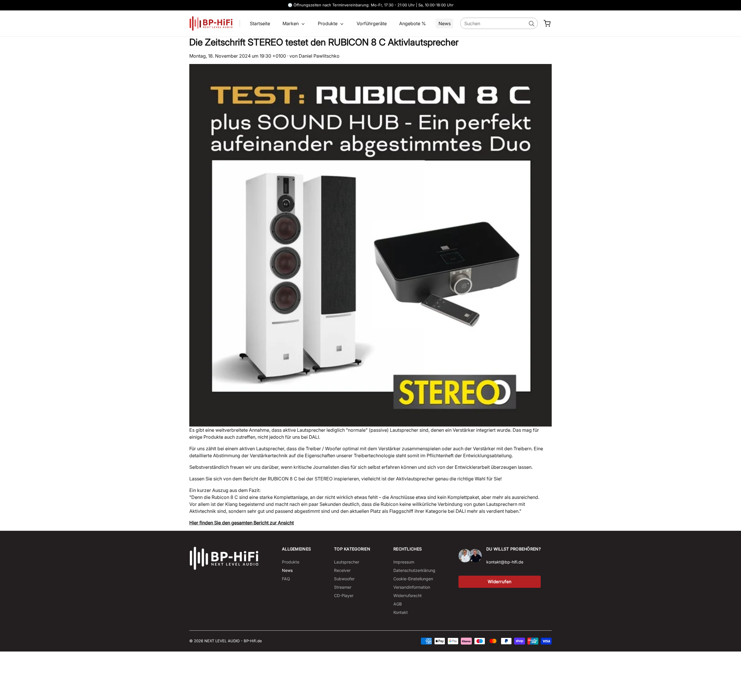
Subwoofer (344, 578)
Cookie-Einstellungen (413, 578)
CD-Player (343, 595)
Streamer (342, 587)
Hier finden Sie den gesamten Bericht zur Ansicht (241, 523)
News (445, 23)
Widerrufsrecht (407, 595)
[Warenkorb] (547, 23)
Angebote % (412, 23)
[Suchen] (531, 23)
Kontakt (400, 612)
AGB (397, 603)
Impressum (403, 561)
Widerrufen (499, 581)
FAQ (286, 578)
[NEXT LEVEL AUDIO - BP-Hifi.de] (224, 558)
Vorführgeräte (372, 23)
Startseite (260, 23)
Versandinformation (411, 587)
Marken (291, 23)
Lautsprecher (346, 561)
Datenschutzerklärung (414, 570)
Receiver (342, 570)
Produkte (328, 23)
